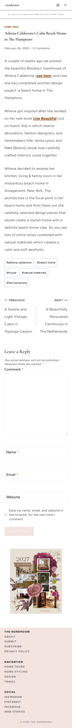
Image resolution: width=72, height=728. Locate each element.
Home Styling (41, 14)
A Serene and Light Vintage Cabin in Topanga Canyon (18, 316)
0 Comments (41, 48)
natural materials (34, 272)
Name (12, 452)
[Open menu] (57, 5)
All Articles (14, 14)
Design (10, 676)
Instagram (13, 697)
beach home (46, 262)
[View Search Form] (65, 5)
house (11, 272)
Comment (13, 369)
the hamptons (16, 282)
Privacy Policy (17, 651)
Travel (10, 681)
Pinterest (12, 701)
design (52, 14)
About (9, 636)
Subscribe (13, 646)
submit (10, 641)
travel (60, 14)
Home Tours (14, 666)
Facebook (12, 706)
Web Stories (14, 711)
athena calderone (19, 262)
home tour (27, 14)
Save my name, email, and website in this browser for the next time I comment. (36, 514)
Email (12, 474)
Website (13, 497)
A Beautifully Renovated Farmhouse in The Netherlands (54, 316)
